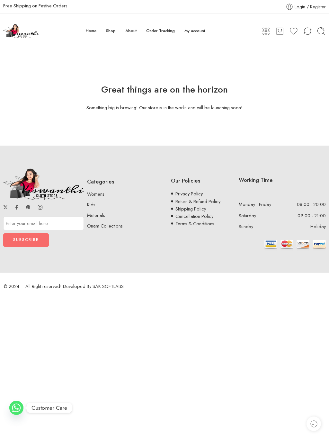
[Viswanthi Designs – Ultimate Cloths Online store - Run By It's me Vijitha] (21, 31)
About (131, 31)
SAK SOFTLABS (108, 286)
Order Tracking (160, 31)
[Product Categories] (266, 31)
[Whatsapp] (16, 408)
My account (194, 31)
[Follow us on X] (5, 207)
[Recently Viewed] (314, 424)
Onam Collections (105, 225)
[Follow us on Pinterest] (28, 207)
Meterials (96, 215)
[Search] (321, 31)
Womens (95, 194)
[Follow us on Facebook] (16, 207)
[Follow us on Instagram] (40, 207)
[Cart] (279, 31)
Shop (111, 31)
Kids (91, 204)
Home (91, 31)
